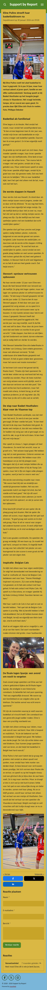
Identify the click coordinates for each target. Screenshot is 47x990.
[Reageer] (40, 963)
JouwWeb (13, 986)
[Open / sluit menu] (42, 4)
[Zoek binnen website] (5, 4)
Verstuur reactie (12, 945)
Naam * (6, 897)
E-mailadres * (9, 911)
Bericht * (7, 924)
